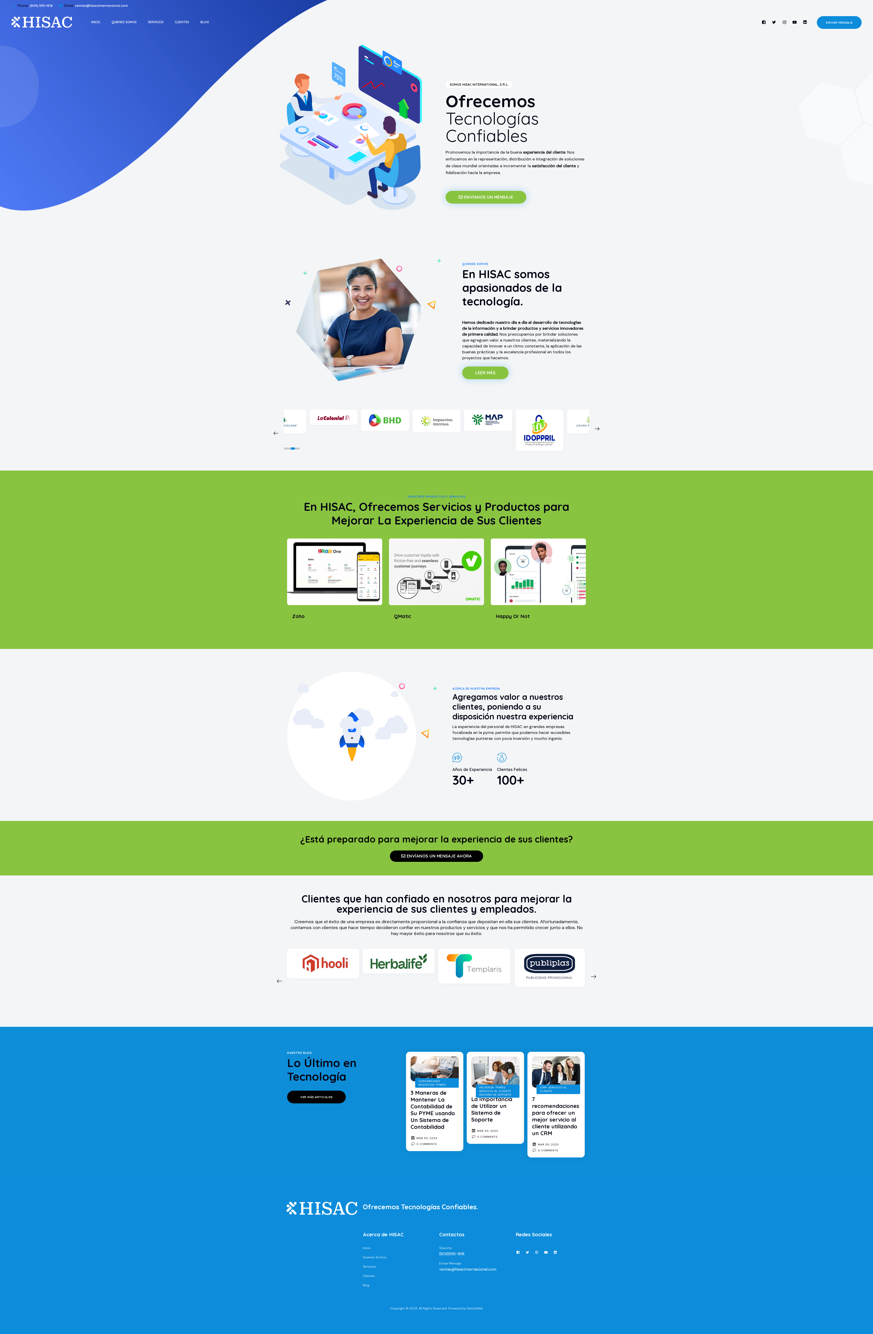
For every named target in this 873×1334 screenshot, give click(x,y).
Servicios (155, 22)
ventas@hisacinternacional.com (467, 1269)
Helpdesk (486, 1087)
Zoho (298, 616)
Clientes (182, 22)
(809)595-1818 (451, 1253)
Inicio (95, 22)
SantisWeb (475, 1308)
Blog (205, 22)
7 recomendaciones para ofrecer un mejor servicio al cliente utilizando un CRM (555, 1116)
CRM (543, 1087)
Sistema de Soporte (495, 1095)
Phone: (35, 5)
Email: (96, 5)
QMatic (402, 616)
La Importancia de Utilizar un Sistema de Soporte (491, 1109)
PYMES (441, 1085)
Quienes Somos (124, 22)
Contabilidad (429, 1081)
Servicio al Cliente (495, 1091)
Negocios (426, 1085)
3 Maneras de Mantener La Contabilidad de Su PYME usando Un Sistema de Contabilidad (433, 1109)
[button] (285, 448)
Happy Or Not (513, 616)
